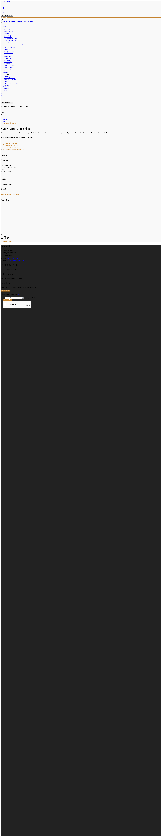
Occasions (6, 72)
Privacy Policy (8, 37)
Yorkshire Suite (8, 58)
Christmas (6, 85)
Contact (5, 88)
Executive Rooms (9, 51)
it (3, 12)
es (3, 8)
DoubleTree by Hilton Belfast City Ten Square (16, 44)
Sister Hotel (7, 35)
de (3, 5)
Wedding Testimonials (10, 65)
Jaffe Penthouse (8, 53)
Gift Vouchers (7, 87)
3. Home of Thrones (10, 147)
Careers (6, 33)
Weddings (6, 63)
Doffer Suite (7, 60)
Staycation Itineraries (10, 40)
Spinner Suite (8, 62)
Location (6, 90)
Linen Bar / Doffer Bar (10, 79)
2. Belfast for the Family (11, 145)
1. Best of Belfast (9, 143)
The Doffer (7, 76)
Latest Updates (8, 31)
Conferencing (7, 69)
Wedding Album (8, 67)
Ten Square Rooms (9, 47)
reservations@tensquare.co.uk (10, 194)
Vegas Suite (7, 54)
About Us (7, 28)
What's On (7, 30)
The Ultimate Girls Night (11, 83)
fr (3, 10)
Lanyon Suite (7, 56)
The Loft (6, 81)
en (3, 7)
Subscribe (7, 42)
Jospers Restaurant (9, 78)
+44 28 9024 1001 (7, 2)
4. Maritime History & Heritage (13, 149)
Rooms (5, 46)
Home (4, 26)
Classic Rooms (8, 49)
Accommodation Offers (10, 38)
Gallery (5, 71)
